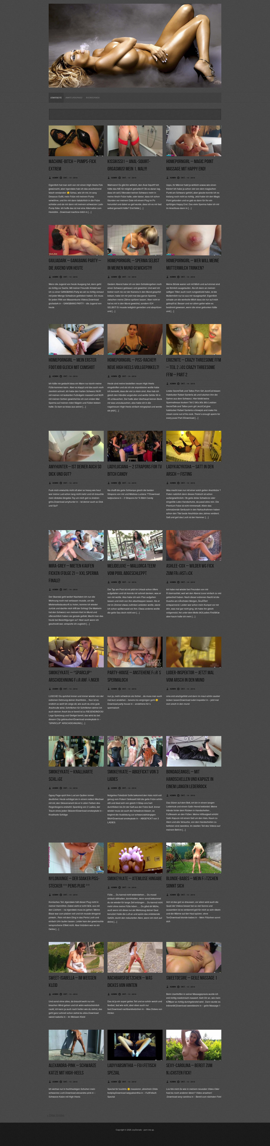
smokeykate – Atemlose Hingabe (134, 879)
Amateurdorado (74, 97)
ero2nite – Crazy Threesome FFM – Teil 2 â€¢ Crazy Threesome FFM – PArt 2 (193, 367)
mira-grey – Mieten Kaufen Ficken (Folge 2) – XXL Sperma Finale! (73, 573)
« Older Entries (55, 1115)
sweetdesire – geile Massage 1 (191, 978)
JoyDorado (137, 1129)
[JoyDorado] (135, 84)
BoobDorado (93, 97)
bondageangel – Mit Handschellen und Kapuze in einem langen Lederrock (189, 779)
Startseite (56, 97)
